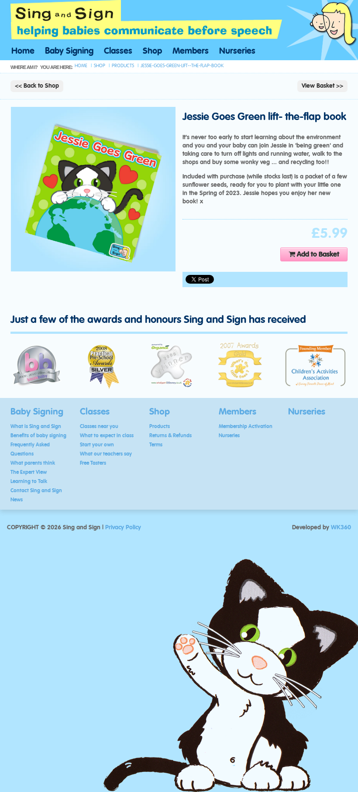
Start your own (97, 444)
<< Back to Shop (37, 86)
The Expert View (28, 472)
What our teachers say (106, 453)
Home (22, 51)
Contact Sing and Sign (36, 490)
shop (99, 65)
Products (159, 426)
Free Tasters (93, 463)
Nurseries (237, 51)
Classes (118, 51)
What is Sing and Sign (35, 426)
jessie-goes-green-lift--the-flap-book (182, 65)
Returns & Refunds (170, 435)
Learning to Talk (28, 481)
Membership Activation (245, 426)
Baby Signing (69, 51)
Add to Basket (317, 254)
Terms (155, 444)
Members (190, 51)
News (16, 499)
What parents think (32, 463)
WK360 (341, 528)
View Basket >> (322, 86)
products (123, 65)
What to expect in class (107, 435)
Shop (152, 51)
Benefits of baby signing (38, 435)
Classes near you (99, 426)
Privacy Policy (123, 528)
